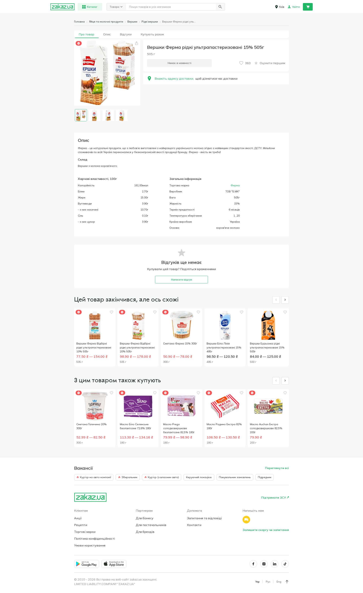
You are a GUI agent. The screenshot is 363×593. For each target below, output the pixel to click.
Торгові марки (84, 532)
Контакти (194, 525)
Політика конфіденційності (94, 538)
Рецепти (80, 525)
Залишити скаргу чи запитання (266, 530)
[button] (220, 6)
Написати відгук (181, 279)
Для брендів (145, 532)
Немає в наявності (179, 63)
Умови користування (89, 545)
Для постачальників (151, 525)
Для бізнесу (144, 518)
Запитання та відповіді (204, 518)
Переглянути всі (277, 468)
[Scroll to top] (287, 582)
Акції (78, 518)
